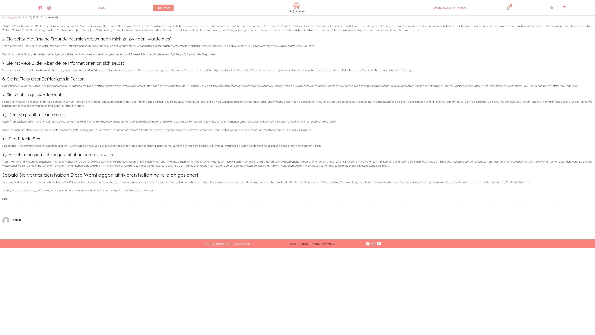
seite (5, 198)
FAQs (293, 243)
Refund (315, 243)
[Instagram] (49, 8)
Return (304, 243)
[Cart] (509, 7)
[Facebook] (40, 8)
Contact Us (329, 243)
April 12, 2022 (30, 17)
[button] (163, 8)
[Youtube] (378, 243)
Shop (101, 8)
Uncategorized (11, 17)
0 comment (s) (49, 17)
